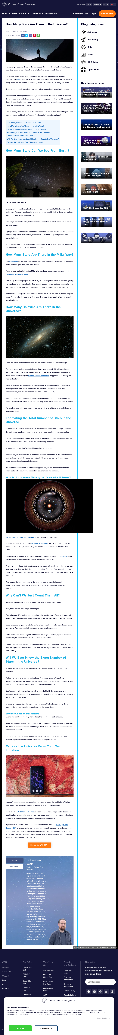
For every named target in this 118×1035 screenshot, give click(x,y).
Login (93, 13)
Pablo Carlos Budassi (81, 947)
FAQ (4, 980)
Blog (88, 4)
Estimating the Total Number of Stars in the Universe (28, 132)
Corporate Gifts (80, 13)
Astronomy (10, 31)
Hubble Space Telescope (38, 376)
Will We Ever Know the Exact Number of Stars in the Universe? (33, 139)
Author (14, 860)
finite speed (62, 556)
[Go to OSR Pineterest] (112, 991)
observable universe (39, 543)
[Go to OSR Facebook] (100, 991)
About (83, 4)
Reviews (5, 989)
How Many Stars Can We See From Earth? (24, 123)
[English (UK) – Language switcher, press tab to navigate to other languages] (113, 4)
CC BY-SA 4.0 (94, 947)
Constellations (70, 995)
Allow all (20, 1028)
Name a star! (107, 13)
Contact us (6, 976)
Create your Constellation (44, 13)
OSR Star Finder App (25, 812)
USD (104, 4)
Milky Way (13, 261)
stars (19, 79)
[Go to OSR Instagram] (88, 991)
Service (79, 4)
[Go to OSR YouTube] (106, 991)
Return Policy (69, 991)
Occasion (96, 4)
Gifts (4, 13)
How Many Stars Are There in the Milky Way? (25, 126)
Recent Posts (14, 866)
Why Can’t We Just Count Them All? (22, 136)
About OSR (6, 972)
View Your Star (19, 13)
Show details (102, 1018)
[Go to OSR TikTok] (94, 991)
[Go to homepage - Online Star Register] (19, 4)
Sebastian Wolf (34, 862)
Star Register (48, 970)
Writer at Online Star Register (35, 868)
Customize (44, 1028)
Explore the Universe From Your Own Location (26, 142)
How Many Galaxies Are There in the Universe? (26, 129)
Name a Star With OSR (38, 845)
